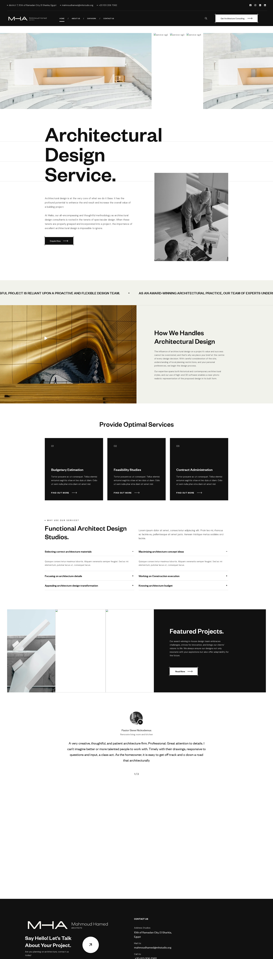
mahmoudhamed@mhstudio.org (152, 947)
